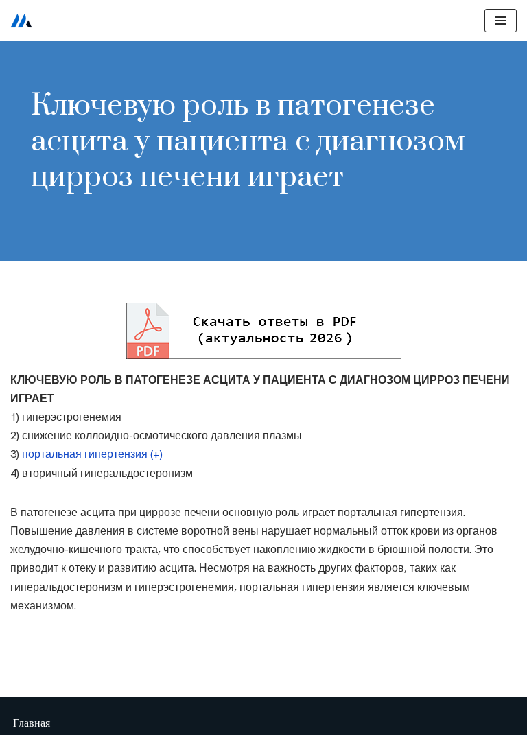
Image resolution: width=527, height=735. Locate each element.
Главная (31, 723)
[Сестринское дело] (21, 21)
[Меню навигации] (500, 20)
